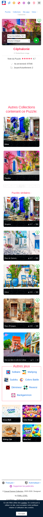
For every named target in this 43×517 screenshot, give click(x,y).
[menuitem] (9, 3)
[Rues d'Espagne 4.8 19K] (21, 311)
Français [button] (9, 483)
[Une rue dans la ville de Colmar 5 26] (21, 344)
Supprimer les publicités (23, 486)
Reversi (32, 387)
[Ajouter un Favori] (38, 21)
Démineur (16, 387)
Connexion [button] (34, 3)
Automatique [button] (34, 483)
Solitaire (15, 372)
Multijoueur (9, 3)
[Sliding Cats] (11, 430)
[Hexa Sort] (31, 430)
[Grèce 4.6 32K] (21, 277)
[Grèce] (21, 129)
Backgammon (24, 395)
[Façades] (21, 163)
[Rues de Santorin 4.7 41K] (21, 243)
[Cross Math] (11, 411)
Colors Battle (31, 379)
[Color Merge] (31, 411)
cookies (24, 503)
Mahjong (32, 372)
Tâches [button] (14, 3)
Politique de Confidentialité (27, 500)
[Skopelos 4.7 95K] (21, 209)
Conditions (10, 500)
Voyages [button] (19, 3)
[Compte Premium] (24, 3)
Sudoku (13, 379)
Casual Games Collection (13, 491)
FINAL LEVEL (22, 496)
